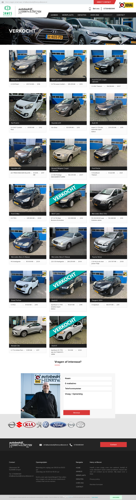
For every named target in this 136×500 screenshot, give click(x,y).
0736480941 (109, 8)
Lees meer (95, 497)
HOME (78, 468)
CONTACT (121, 15)
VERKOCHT (107, 15)
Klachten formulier (96, 484)
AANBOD (54, 15)
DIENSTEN (82, 15)
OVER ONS (94, 15)
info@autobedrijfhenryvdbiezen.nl (21, 476)
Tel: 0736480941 (15, 474)
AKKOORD (116, 497)
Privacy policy (95, 479)
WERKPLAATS (67, 15)
